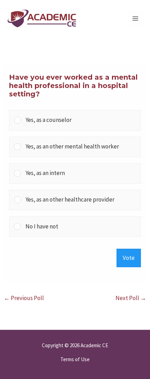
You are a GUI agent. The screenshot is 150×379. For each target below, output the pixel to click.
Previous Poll (24, 298)
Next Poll (130, 298)
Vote (129, 258)
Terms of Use (75, 359)
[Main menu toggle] (135, 18)
